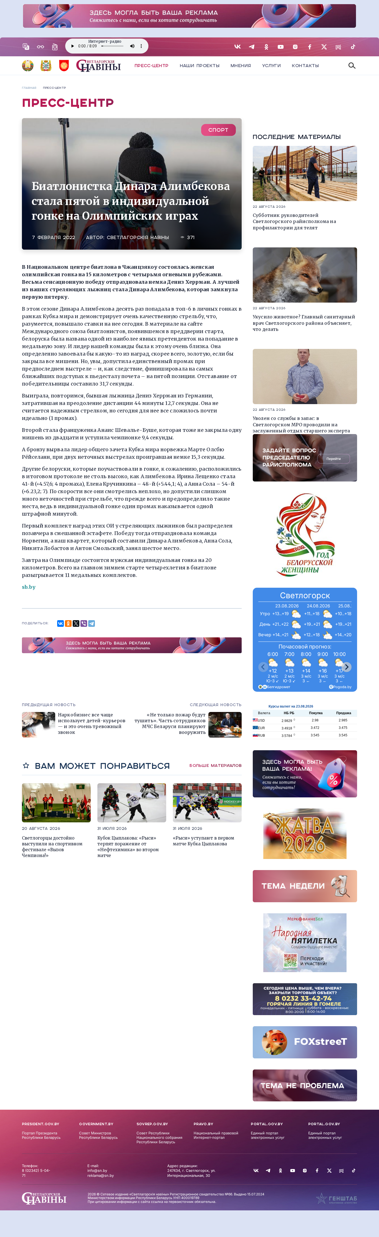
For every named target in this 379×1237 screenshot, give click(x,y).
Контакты (305, 65)
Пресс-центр (152, 65)
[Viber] (83, 623)
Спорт (218, 130)
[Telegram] (91, 623)
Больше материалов (216, 765)
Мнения (241, 65)
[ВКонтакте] (60, 623)
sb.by (29, 587)
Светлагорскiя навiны (138, 237)
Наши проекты (199, 65)
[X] (76, 623)
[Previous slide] (263, 667)
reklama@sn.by (100, 1175)
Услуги (271, 65)
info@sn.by (97, 1170)
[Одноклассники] (68, 623)
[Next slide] (347, 667)
